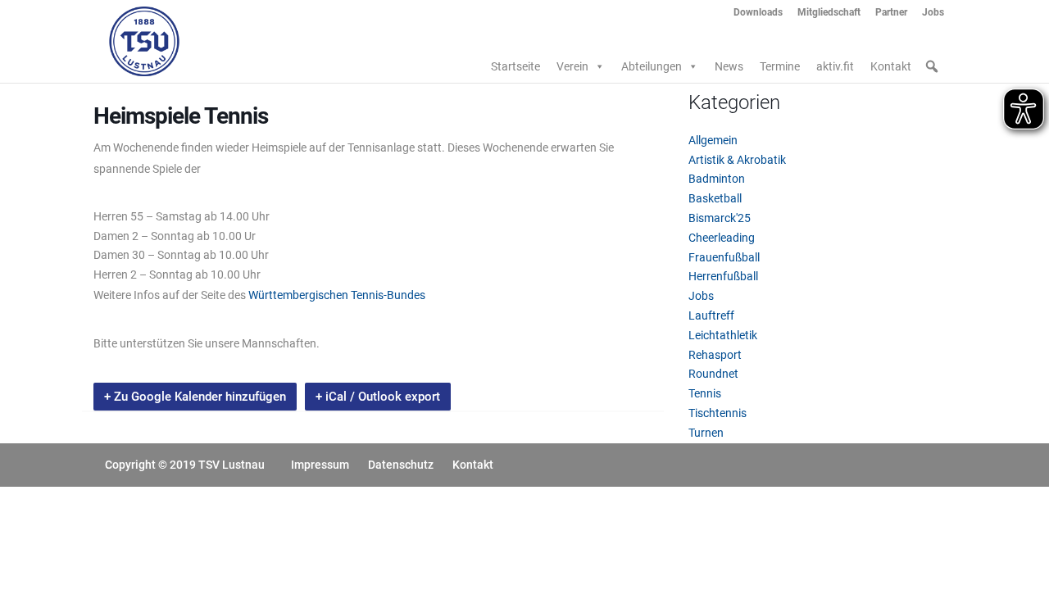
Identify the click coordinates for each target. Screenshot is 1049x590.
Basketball (715, 198)
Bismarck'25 (719, 218)
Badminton (716, 178)
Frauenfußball (724, 257)
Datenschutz (401, 464)
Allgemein (713, 140)
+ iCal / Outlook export (378, 396)
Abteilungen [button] (651, 66)
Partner (891, 12)
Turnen (706, 432)
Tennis (704, 393)
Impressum (320, 464)
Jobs (933, 12)
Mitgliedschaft (829, 12)
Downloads (758, 12)
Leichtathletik (722, 335)
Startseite (515, 66)
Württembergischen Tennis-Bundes (336, 295)
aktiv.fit (835, 66)
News (729, 66)
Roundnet (713, 373)
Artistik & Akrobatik (737, 159)
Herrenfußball (723, 276)
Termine (780, 66)
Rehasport (715, 354)
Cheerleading (721, 237)
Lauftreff (711, 315)
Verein (572, 66)
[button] (932, 66)
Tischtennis (717, 413)
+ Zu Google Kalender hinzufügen (195, 396)
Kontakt (890, 66)
